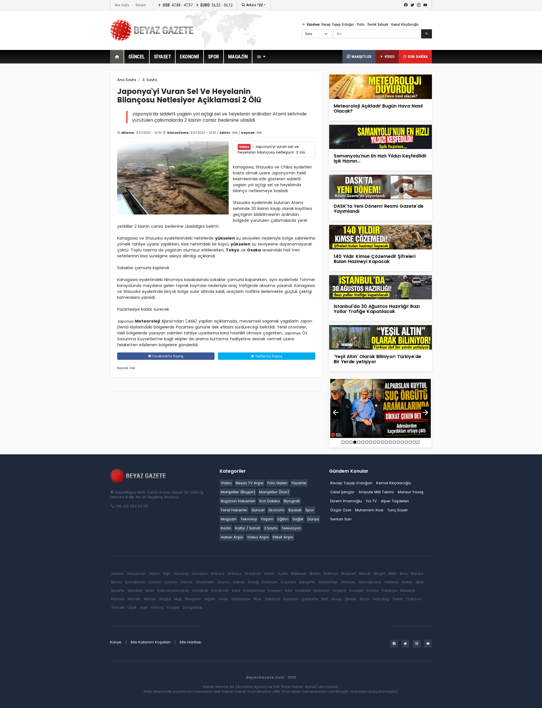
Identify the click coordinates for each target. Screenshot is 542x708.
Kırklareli (321, 590)
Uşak (132, 607)
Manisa (117, 599)
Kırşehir (339, 590)
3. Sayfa (149, 79)
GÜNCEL (136, 57)
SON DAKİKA (417, 56)
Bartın (315, 573)
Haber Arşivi (232, 537)
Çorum (171, 582)
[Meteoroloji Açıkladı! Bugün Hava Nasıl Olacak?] (380, 86)
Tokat (397, 599)
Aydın (283, 573)
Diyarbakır (205, 582)
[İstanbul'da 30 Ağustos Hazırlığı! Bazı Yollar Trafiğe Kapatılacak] (380, 287)
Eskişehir (307, 582)
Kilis (288, 590)
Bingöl (379, 573)
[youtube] (425, 5)
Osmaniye (240, 599)
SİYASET (162, 57)
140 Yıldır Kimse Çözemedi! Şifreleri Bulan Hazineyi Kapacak (375, 259)
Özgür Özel (340, 510)
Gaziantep (328, 582)
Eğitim (283, 519)
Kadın (226, 528)
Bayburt (349, 573)
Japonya (125, 321)
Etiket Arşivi (283, 537)
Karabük (200, 590)
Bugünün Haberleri (238, 501)
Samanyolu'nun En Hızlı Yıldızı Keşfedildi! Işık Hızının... (380, 158)
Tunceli (117, 607)
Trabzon (413, 599)
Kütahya (389, 590)
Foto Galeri (277, 483)
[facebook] (406, 5)
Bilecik (365, 573)
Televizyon (291, 528)
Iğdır (420, 582)
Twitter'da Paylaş (268, 356)
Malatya (407, 590)
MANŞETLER (360, 56)
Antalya (234, 573)
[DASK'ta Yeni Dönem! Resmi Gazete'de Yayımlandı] (380, 186)
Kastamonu (254, 590)
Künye (115, 642)
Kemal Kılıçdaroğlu (405, 24)
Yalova (157, 607)
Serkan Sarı (340, 519)
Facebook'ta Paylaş (167, 356)
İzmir (149, 590)
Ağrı (167, 573)
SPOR (213, 57)
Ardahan (253, 573)
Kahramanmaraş (173, 590)
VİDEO (388, 56)
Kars (236, 590)
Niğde (209, 599)
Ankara (254, 5)
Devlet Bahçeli (378, 24)
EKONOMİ (189, 57)
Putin (360, 24)
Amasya (199, 573)
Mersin (150, 599)
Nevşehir (193, 599)
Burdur (417, 573)
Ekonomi (276, 510)
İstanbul (135, 590)
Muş (178, 599)
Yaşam (267, 519)
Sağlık (297, 519)
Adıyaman (136, 573)
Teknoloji (249, 519)
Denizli (187, 582)
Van (143, 607)
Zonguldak (192, 607)
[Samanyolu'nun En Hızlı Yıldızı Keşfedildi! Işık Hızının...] (380, 136)
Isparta (117, 590)
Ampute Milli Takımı (376, 492)
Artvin (269, 573)
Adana (117, 573)
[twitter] (412, 5)
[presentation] (335, 412)
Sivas (364, 599)
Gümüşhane (370, 582)
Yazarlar (299, 483)
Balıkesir (299, 573)
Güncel (258, 510)
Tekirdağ (381, 599)
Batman (331, 573)
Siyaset (294, 510)
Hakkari (391, 582)
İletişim (141, 5)
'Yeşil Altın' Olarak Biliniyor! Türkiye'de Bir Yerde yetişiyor (377, 359)
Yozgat (173, 607)
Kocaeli (357, 590)
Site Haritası (190, 642)
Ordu (223, 599)
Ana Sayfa (122, 5)
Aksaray (181, 573)
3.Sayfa (270, 528)
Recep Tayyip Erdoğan (338, 24)
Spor (309, 510)
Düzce (224, 582)
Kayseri (275, 590)
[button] (261, 56)
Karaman (220, 590)
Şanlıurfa (310, 599)
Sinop (336, 599)
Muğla (165, 599)
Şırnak (350, 599)
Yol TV (371, 501)
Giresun (348, 582)
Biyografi (292, 501)
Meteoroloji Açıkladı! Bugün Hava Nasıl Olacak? (378, 108)
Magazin (229, 519)
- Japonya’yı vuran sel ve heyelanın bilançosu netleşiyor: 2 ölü (271, 149)
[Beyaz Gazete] (138, 475)
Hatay (407, 582)
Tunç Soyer (397, 510)
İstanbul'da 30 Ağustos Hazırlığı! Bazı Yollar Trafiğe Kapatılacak (377, 309)
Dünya (313, 519)
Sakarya (272, 599)
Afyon (154, 573)
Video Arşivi (258, 537)
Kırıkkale (303, 590)
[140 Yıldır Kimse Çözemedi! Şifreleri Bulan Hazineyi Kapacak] (380, 237)
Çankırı (154, 582)
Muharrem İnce (369, 510)
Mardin (134, 599)
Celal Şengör (342, 492)
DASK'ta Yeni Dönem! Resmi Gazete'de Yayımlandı (378, 208)
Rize (257, 599)
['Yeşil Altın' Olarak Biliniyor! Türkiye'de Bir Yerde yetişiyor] (380, 337)
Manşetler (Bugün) (238, 492)
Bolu (404, 573)
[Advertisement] (79, 155)
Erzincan (269, 582)
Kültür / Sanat (247, 528)
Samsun (290, 599)
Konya (373, 590)
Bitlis (393, 573)
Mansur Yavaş (410, 492)
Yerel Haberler (234, 510)
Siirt (324, 599)
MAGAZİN (238, 57)
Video (226, 483)
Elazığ (253, 582)
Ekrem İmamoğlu (346, 501)
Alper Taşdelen (395, 501)
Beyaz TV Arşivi (249, 483)
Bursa (116, 582)
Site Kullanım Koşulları (150, 642)
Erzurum (288, 582)
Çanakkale (135, 582)
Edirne (238, 582)
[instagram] (419, 5)
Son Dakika (269, 501)
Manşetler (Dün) (274, 492)
